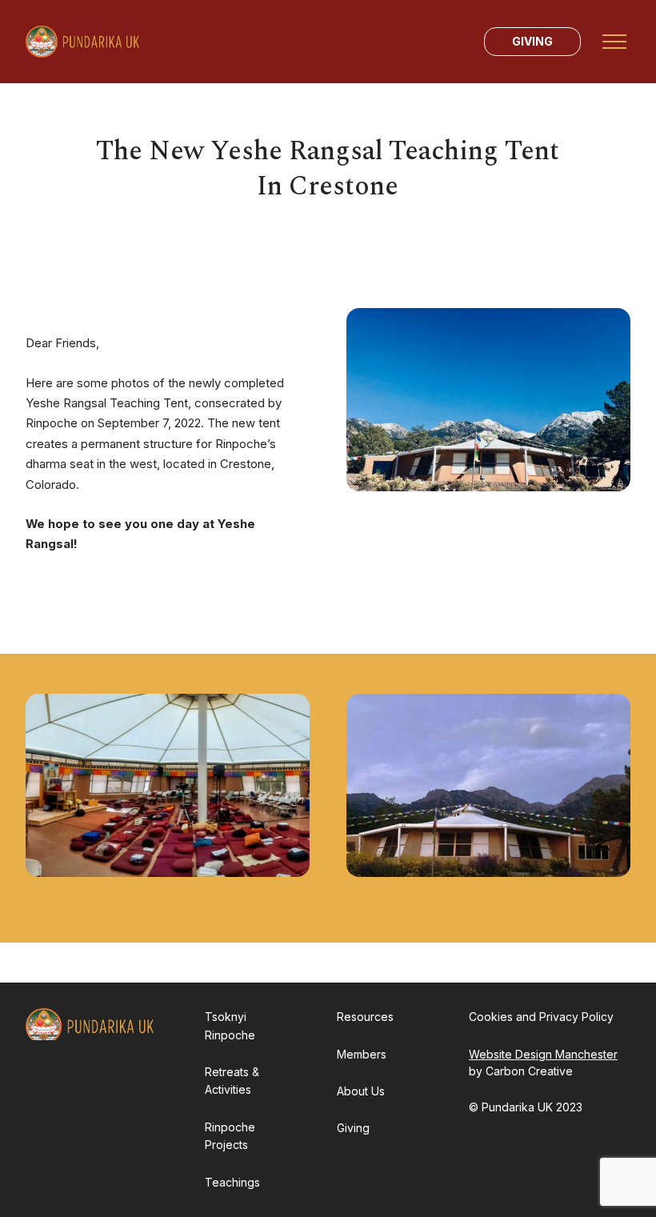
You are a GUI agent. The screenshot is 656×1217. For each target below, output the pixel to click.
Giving (532, 41)
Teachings (232, 1182)
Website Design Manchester (543, 1054)
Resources (365, 1016)
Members (361, 1054)
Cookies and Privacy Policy (541, 1016)
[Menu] (614, 41)
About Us (361, 1091)
